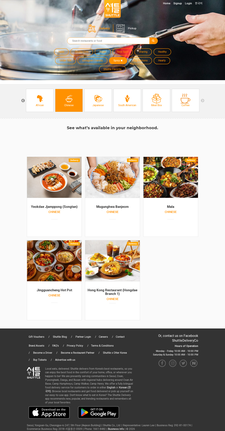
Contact (120, 336)
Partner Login (83, 336)
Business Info (116, 429)
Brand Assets (36, 345)
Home (166, 3)
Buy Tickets (40, 359)
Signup (177, 3)
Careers (103, 336)
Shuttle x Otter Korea (115, 352)
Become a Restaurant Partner (77, 352)
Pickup (132, 28)
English (111, 387)
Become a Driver (42, 352)
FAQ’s (55, 345)
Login (188, 3)
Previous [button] (22, 100)
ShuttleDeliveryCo (185, 340)
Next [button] (202, 100)
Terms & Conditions (102, 345)
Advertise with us (65, 359)
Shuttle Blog (60, 336)
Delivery (104, 28)
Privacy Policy (75, 345)
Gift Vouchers (36, 336)
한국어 (198, 3)
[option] (40, 100)
